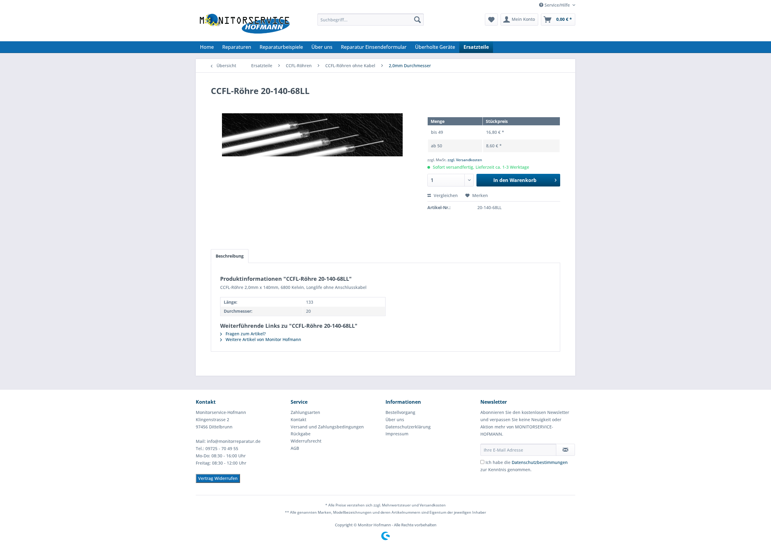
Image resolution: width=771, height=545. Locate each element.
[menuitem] (370, 20)
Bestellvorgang (400, 412)
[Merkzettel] (491, 20)
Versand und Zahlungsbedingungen (327, 427)
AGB (295, 448)
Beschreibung (230, 256)
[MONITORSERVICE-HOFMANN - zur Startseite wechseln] (244, 26)
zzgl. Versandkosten (465, 159)
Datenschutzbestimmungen (540, 462)
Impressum (397, 434)
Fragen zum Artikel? (245, 334)
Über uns (395, 419)
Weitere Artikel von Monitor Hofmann (262, 339)
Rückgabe (301, 434)
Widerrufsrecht (306, 441)
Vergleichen (445, 195)
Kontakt (298, 419)
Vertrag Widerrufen (218, 478)
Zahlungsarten (305, 412)
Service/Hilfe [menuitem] (557, 5)
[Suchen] (417, 20)
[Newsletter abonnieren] (565, 450)
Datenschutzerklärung (408, 427)
